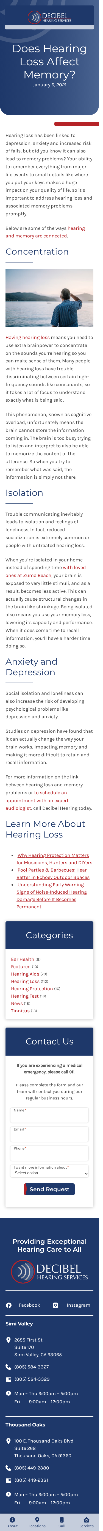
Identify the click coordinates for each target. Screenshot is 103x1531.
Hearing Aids (25, 974)
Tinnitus (20, 1011)
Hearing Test (25, 996)
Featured (21, 967)
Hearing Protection (32, 989)
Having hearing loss (27, 337)
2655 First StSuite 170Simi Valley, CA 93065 (38, 1347)
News (17, 1003)
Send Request (49, 1189)
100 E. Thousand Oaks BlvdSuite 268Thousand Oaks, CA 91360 (44, 1448)
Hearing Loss (25, 981)
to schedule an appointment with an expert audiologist (37, 800)
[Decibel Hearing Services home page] (49, 17)
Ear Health (22, 959)
